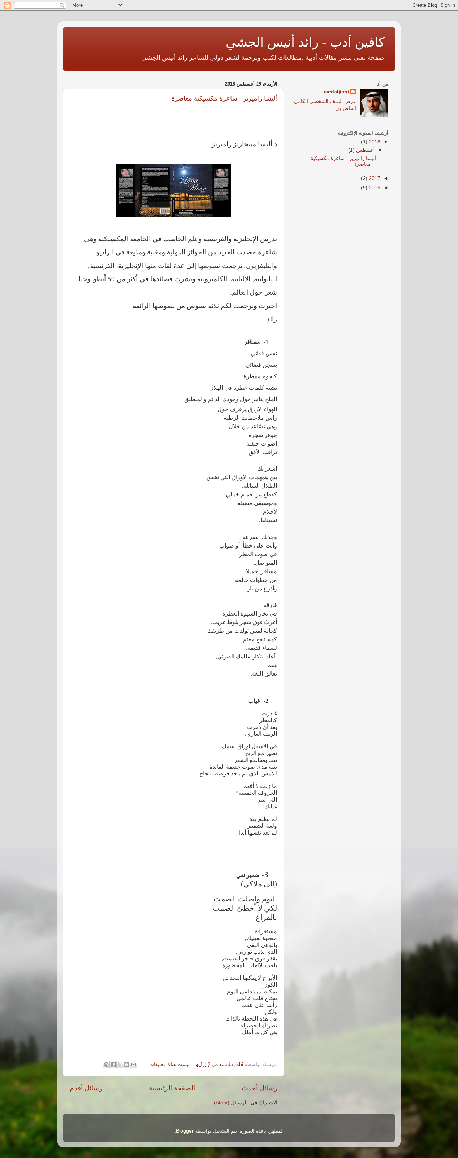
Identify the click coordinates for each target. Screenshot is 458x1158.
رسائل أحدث (259, 1088)
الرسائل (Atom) (231, 1102)
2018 (373, 142)
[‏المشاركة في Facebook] (113, 1064)
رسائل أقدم (86, 1088)
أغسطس (365, 150)
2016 (373, 187)
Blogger (185, 1131)
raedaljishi (336, 91)
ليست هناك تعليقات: (168, 1064)
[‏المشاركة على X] (119, 1064)
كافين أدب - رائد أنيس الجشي (305, 42)
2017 (373, 178)
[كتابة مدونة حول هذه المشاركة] (126, 1064)
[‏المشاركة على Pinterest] (106, 1064)
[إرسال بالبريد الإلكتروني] (133, 1064)
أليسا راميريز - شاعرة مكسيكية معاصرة (224, 98)
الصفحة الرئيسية (172, 1088)
